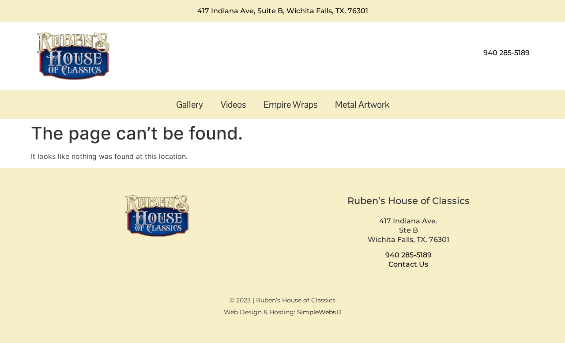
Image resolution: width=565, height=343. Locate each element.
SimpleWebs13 (319, 312)
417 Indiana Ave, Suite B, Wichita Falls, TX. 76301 (282, 11)
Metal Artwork (362, 104)
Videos (233, 104)
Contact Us (408, 264)
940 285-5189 (506, 53)
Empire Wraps (290, 104)
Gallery (189, 104)
